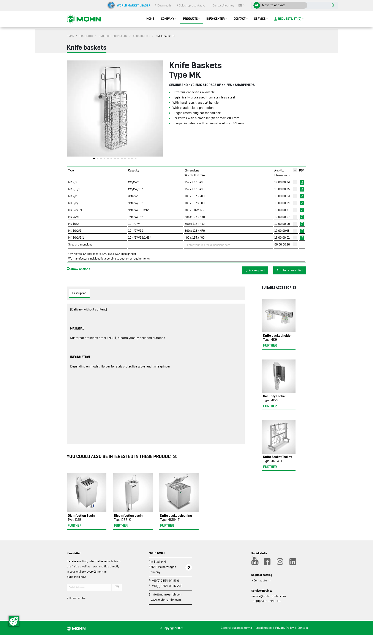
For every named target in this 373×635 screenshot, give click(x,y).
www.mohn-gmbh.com (166, 599)
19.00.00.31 (282, 210)
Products (190, 19)
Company (167, 19)
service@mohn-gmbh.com (268, 596)
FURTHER (74, 525)
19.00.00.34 (282, 182)
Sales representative (192, 5)
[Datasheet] (302, 182)
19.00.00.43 (281, 230)
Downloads (164, 5)
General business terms (236, 628)
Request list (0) (289, 19)
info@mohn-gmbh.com (167, 594)
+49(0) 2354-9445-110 (266, 601)
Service (260, 19)
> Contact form (260, 580)
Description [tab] (79, 293)
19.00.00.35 (282, 189)
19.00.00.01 (282, 237)
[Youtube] (254, 561)
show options (80, 269)
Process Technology (113, 36)
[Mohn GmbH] (84, 19)
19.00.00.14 (281, 203)
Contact (239, 19)
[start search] (333, 6)
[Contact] (188, 567)
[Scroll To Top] (365, 630)
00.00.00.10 (282, 244)
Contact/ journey (223, 5)
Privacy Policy (284, 628)
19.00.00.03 (282, 196)
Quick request (255, 270)
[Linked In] (292, 561)
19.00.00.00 (282, 223)
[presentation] (70, 111)
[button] (242, 5)
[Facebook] (267, 561)
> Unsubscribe (76, 598)
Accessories (141, 36)
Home (150, 19)
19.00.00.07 (282, 217)
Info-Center (215, 19)
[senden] (117, 587)
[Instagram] (280, 561)
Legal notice (264, 628)
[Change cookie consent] (14, 621)
